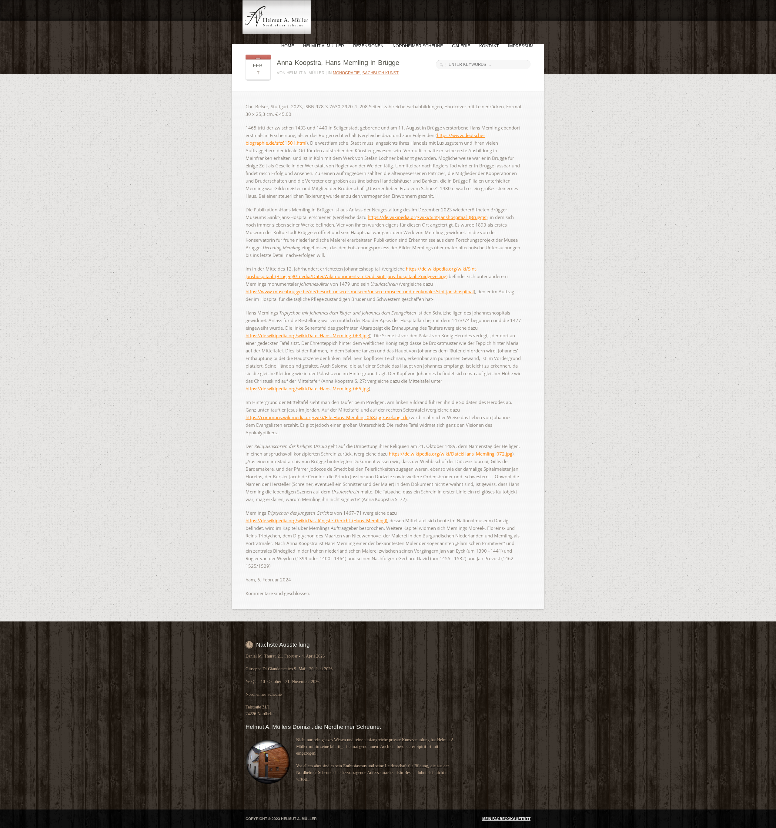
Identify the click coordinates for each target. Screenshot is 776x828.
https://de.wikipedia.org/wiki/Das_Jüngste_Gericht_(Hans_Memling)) (316, 520)
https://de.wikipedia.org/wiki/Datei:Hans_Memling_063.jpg (307, 335)
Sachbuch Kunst (380, 73)
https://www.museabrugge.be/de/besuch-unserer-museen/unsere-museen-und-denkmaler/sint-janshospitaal (360, 291)
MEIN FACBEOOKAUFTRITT (506, 818)
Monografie (346, 73)
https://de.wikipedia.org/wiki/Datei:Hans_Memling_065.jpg (307, 388)
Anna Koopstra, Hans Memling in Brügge (338, 62)
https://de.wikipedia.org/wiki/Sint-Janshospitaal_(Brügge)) (427, 217)
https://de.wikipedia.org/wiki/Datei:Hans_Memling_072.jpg (450, 454)
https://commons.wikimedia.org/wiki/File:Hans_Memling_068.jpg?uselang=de (327, 417)
